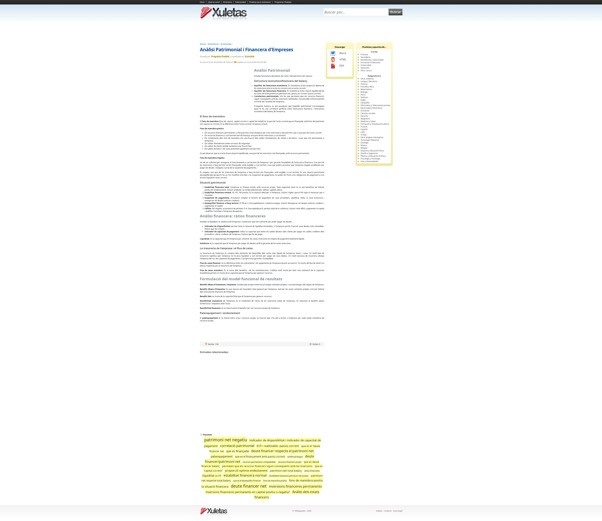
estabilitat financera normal (245, 475)
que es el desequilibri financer (247, 480)
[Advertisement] (301, 31)
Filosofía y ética (367, 86)
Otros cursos (366, 70)
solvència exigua (295, 456)
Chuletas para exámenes (260, 2)
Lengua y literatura (369, 81)
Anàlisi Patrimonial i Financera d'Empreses (246, 49)
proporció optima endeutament (246, 470)
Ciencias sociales (368, 113)
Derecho (364, 116)
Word (342, 53)
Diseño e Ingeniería (369, 153)
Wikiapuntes (300, 511)
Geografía (365, 102)
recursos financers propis (289, 462)
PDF (341, 65)
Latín (363, 132)
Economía (226, 44)
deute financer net (249, 486)
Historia (364, 84)
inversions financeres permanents (295, 486)
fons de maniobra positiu (275, 480)
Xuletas (379, 511)
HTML (342, 59)
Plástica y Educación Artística (373, 156)
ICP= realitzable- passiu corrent (278, 446)
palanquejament (222, 456)
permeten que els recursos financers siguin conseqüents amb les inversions (267, 466)
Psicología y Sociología (370, 158)
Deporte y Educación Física (372, 150)
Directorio (227, 2)
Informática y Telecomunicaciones (375, 105)
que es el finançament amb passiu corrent (260, 456)
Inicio (202, 2)
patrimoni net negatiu (225, 440)
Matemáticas (366, 89)
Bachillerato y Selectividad (372, 59)
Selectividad (240, 2)
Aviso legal (397, 511)
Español (364, 129)
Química (364, 97)
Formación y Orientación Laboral (375, 124)
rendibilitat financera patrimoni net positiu (289, 475)
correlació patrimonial (237, 445)
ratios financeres (312, 470)
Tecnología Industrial (370, 140)
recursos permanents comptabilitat (259, 462)
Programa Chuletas (283, 2)
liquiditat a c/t (211, 475)
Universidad (366, 65)
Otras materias (367, 78)
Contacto (388, 511)
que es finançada (237, 451)
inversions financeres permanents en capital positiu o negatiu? (248, 492)
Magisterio (365, 118)
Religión (364, 148)
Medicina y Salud (368, 121)
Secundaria (365, 57)
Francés (364, 126)
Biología (364, 92)
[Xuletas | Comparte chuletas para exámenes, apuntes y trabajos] (223, 20)
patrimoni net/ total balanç (286, 470)
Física (363, 94)
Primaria (364, 54)
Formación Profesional (370, 62)
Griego (364, 134)
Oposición (365, 67)
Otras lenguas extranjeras (372, 137)
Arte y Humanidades (369, 161)
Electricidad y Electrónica (371, 108)
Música (364, 145)
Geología (364, 142)
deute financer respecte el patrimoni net (282, 451)
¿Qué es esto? (214, 2)
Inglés (363, 100)
